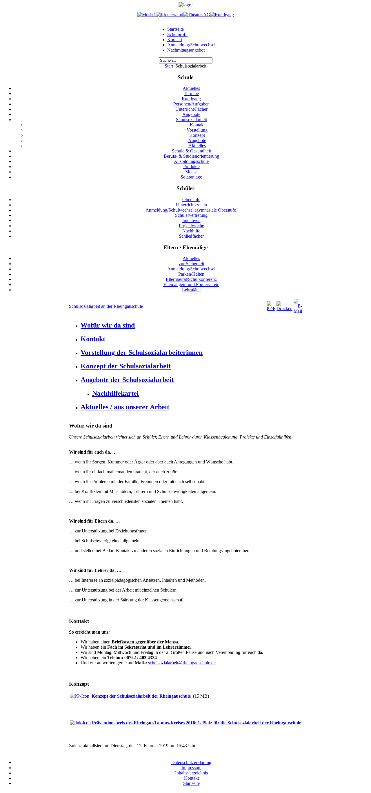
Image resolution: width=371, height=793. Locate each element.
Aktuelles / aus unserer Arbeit (125, 407)
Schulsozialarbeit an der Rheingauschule (106, 306)
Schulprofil (177, 34)
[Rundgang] (222, 14)
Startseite (175, 29)
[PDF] (271, 308)
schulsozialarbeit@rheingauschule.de (182, 662)
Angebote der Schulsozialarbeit (127, 379)
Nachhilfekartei (115, 393)
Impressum (191, 767)
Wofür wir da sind (108, 325)
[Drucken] (284, 308)
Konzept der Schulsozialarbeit (126, 366)
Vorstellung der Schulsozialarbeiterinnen (142, 352)
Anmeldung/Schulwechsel (191, 44)
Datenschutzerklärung (191, 762)
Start (169, 65)
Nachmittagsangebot (186, 50)
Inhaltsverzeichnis (191, 772)
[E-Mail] (298, 311)
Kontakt (174, 39)
